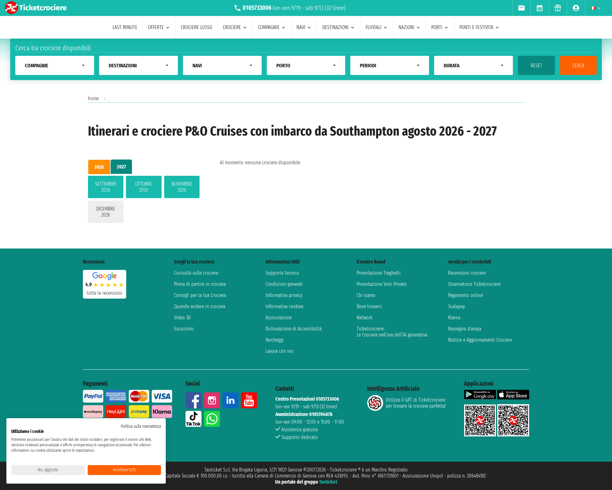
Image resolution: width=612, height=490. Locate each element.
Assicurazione (279, 318)
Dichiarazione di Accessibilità (294, 329)
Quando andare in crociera (199, 306)
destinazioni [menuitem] (335, 27)
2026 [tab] (99, 167)
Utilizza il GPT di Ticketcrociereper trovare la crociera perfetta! (416, 403)
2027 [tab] (121, 167)
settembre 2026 (106, 187)
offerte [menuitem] (156, 27)
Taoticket (328, 482)
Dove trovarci (369, 306)
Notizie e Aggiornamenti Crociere (480, 340)
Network (365, 318)
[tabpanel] (144, 201)
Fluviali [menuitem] (374, 27)
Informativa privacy (284, 295)
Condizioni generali (284, 284)
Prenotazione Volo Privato (382, 284)
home (93, 98)
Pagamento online (465, 295)
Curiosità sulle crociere (196, 273)
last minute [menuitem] (125, 27)
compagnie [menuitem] (269, 27)
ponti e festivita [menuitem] (476, 27)
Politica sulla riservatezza (141, 426)
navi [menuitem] (300, 27)
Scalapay (456, 306)
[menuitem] (521, 8)
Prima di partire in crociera (200, 284)
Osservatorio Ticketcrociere (474, 284)
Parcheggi (275, 340)
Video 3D (182, 318)
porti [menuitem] (436, 27)
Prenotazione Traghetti (379, 273)
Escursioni (184, 329)
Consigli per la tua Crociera (200, 295)
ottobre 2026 (143, 187)
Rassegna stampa (464, 329)
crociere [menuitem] (232, 27)
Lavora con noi (280, 351)
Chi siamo (366, 295)
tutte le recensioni (104, 293)
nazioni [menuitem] (406, 27)
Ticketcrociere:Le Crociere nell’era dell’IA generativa (392, 332)
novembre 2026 (181, 187)
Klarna (454, 318)
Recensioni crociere (467, 273)
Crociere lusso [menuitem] (196, 27)
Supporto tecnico (282, 273)
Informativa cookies (284, 306)
